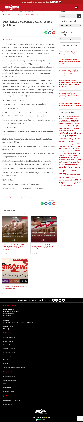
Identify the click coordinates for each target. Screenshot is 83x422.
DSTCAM (5, 384)
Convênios (69, 123)
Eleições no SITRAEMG (69, 130)
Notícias (31, 14)
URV (69, 185)
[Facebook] (51, 2)
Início (3, 11)
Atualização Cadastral (9, 391)
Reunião (66, 167)
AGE (63, 116)
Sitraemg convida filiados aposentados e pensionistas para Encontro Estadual (69, 95)
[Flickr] (60, 2)
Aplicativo (70, 116)
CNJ (12, 14)
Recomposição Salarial (68, 157)
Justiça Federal (22, 14)
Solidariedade (73, 174)
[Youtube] (57, 2)
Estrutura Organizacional (10, 356)
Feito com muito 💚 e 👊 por (41, 417)
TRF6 (66, 183)
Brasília (7, 14)
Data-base (64, 128)
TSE (44, 14)
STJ (38, 14)
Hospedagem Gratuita (9, 376)
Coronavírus (73, 126)
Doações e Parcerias (9, 348)
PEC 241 (67, 151)
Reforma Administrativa (70, 160)
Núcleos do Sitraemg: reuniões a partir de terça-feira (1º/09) (15, 287)
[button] (76, 7)
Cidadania (68, 121)
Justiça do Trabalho (16, 197)
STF (35, 14)
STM (41, 14)
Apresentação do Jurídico (10, 400)
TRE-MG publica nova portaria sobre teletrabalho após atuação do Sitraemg (69, 61)
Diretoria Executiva (8, 341)
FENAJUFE (68, 133)
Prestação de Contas (9, 352)
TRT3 (62, 185)
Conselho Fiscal (7, 345)
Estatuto (5, 363)
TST (46, 14)
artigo (76, 116)
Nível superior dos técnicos (66, 146)
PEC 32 (75, 148)
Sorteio (62, 177)
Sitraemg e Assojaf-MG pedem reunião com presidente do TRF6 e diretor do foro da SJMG (69, 72)
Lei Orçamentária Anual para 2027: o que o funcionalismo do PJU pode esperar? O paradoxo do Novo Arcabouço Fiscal (14, 247)
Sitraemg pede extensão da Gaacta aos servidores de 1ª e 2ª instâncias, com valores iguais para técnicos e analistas (44, 246)
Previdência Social (67, 153)
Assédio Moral (66, 118)
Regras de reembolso (9, 380)
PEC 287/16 (76, 151)
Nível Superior (73, 144)
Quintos (72, 155)
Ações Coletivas (7, 404)
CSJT (15, 14)
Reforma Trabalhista (72, 164)
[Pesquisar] (79, 16)
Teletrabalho (68, 180)
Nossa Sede (6, 359)
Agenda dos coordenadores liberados (14, 367)
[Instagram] (54, 2)
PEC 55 (61, 151)
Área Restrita (7, 387)
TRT (75, 182)
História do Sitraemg (9, 337)
